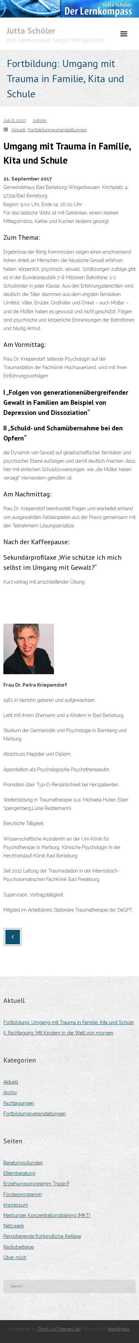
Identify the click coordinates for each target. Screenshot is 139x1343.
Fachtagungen (18, 1103)
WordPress (119, 1329)
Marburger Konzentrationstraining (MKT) (46, 1215)
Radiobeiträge (18, 1247)
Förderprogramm (22, 1194)
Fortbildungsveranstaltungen (57, 129)
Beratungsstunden (23, 1163)
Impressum (15, 1205)
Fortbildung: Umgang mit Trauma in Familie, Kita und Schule (68, 1022)
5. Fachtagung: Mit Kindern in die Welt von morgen (58, 1033)
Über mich (14, 1257)
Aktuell (18, 129)
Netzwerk (13, 1226)
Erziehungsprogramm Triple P (36, 1183)
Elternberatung (19, 1173)
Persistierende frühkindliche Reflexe (42, 1236)
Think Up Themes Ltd (59, 1329)
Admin (40, 120)
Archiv (10, 1092)
